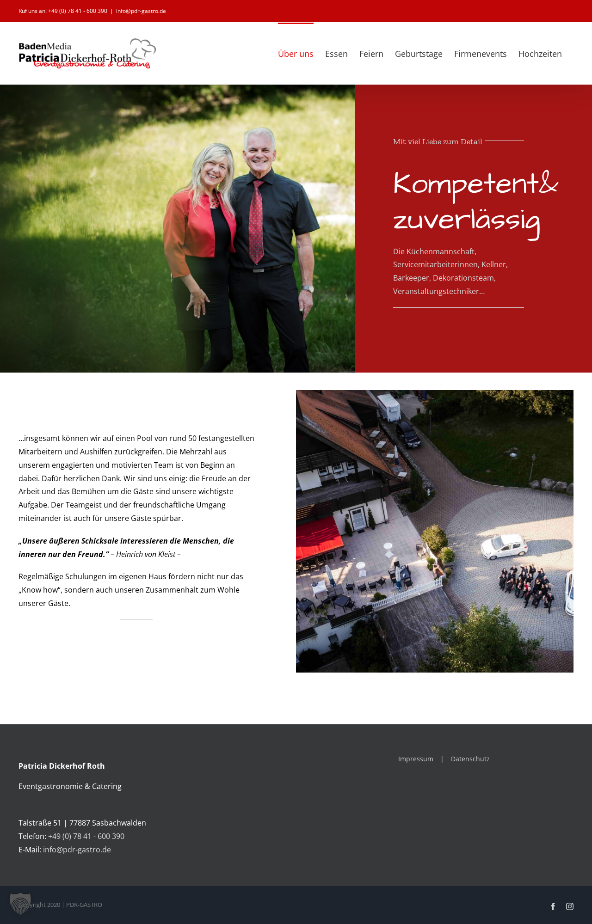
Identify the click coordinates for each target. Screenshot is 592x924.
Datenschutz (470, 758)
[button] (20, 903)
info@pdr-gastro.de (141, 11)
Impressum (415, 758)
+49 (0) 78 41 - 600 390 (86, 836)
